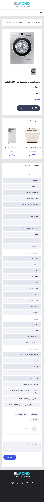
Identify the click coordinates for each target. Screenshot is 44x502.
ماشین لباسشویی (21, 414)
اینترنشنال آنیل (32, 151)
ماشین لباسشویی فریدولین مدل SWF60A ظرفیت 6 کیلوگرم (11, 147)
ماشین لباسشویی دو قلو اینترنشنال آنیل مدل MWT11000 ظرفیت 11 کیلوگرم (31, 147)
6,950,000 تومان (12, 155)
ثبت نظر (9, 457)
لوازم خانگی (34, 419)
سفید (11, 151)
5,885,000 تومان (32, 155)
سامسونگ (34, 414)
